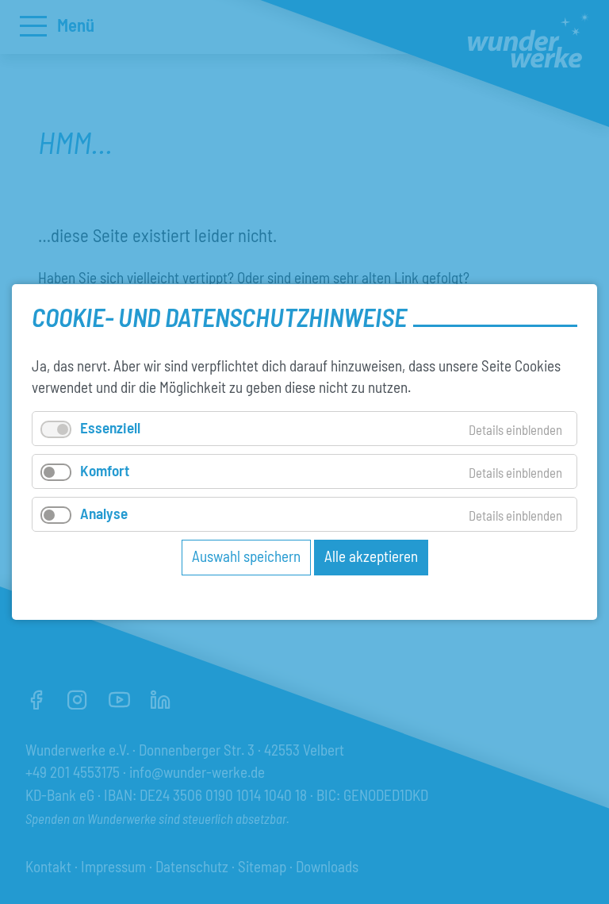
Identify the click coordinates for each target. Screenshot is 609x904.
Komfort (104, 470)
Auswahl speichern (246, 556)
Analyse (104, 513)
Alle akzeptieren (371, 556)
